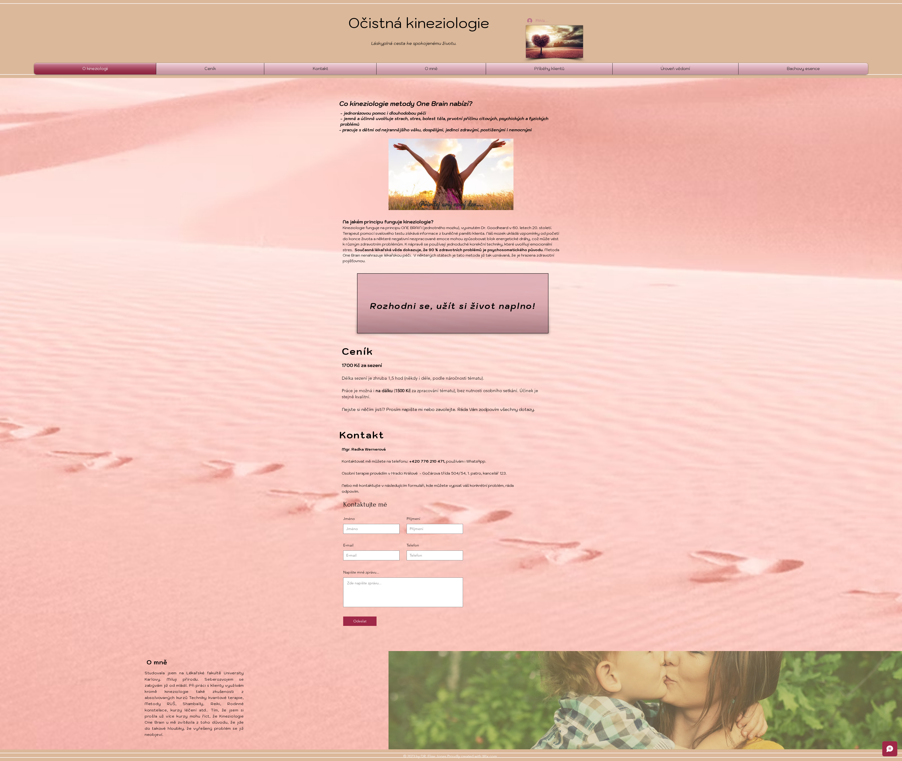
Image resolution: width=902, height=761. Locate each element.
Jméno (349, 519)
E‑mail (348, 545)
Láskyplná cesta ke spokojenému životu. (413, 43)
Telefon (413, 545)
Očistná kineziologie (418, 23)
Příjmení (413, 519)
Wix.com (489, 756)
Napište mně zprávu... (361, 572)
